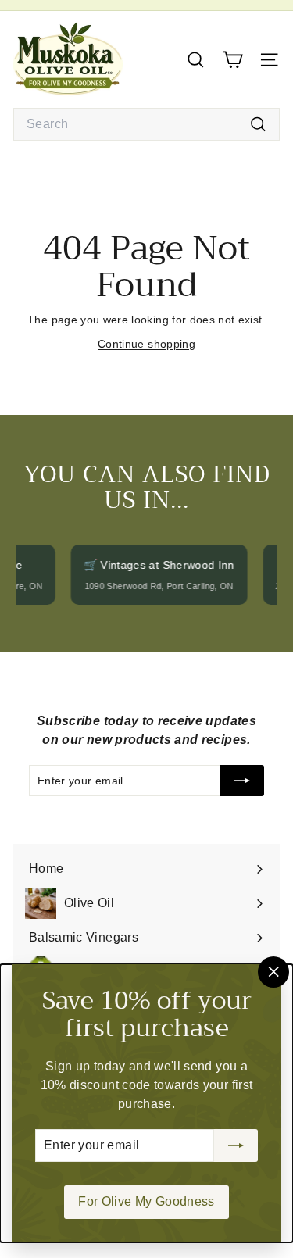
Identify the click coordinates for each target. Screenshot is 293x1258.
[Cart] (232, 60)
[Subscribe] (236, 1145)
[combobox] (146, 124)
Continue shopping (146, 344)
